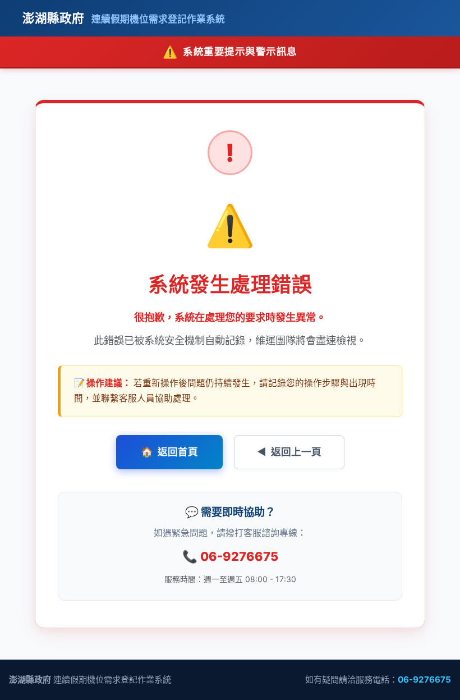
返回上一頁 (289, 451)
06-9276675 (230, 556)
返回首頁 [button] (169, 451)
